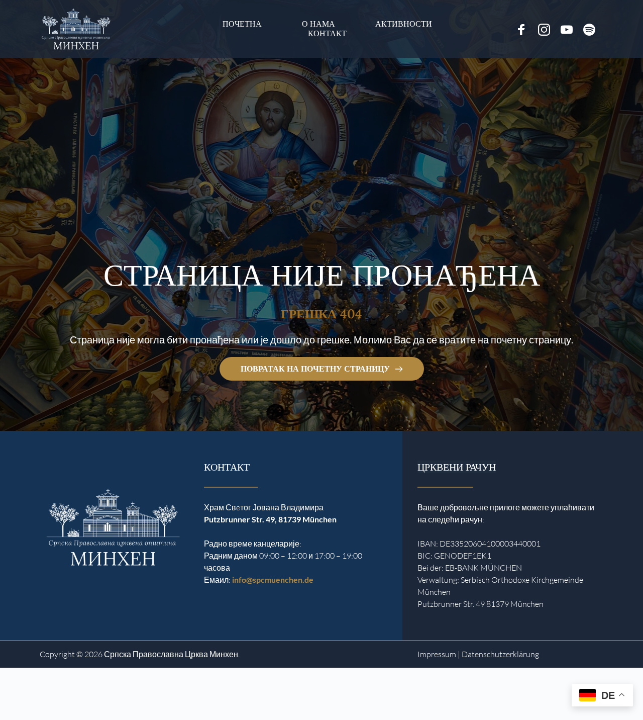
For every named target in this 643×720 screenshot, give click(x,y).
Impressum (436, 654)
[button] (22, 698)
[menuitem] (242, 24)
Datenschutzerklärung (500, 654)
